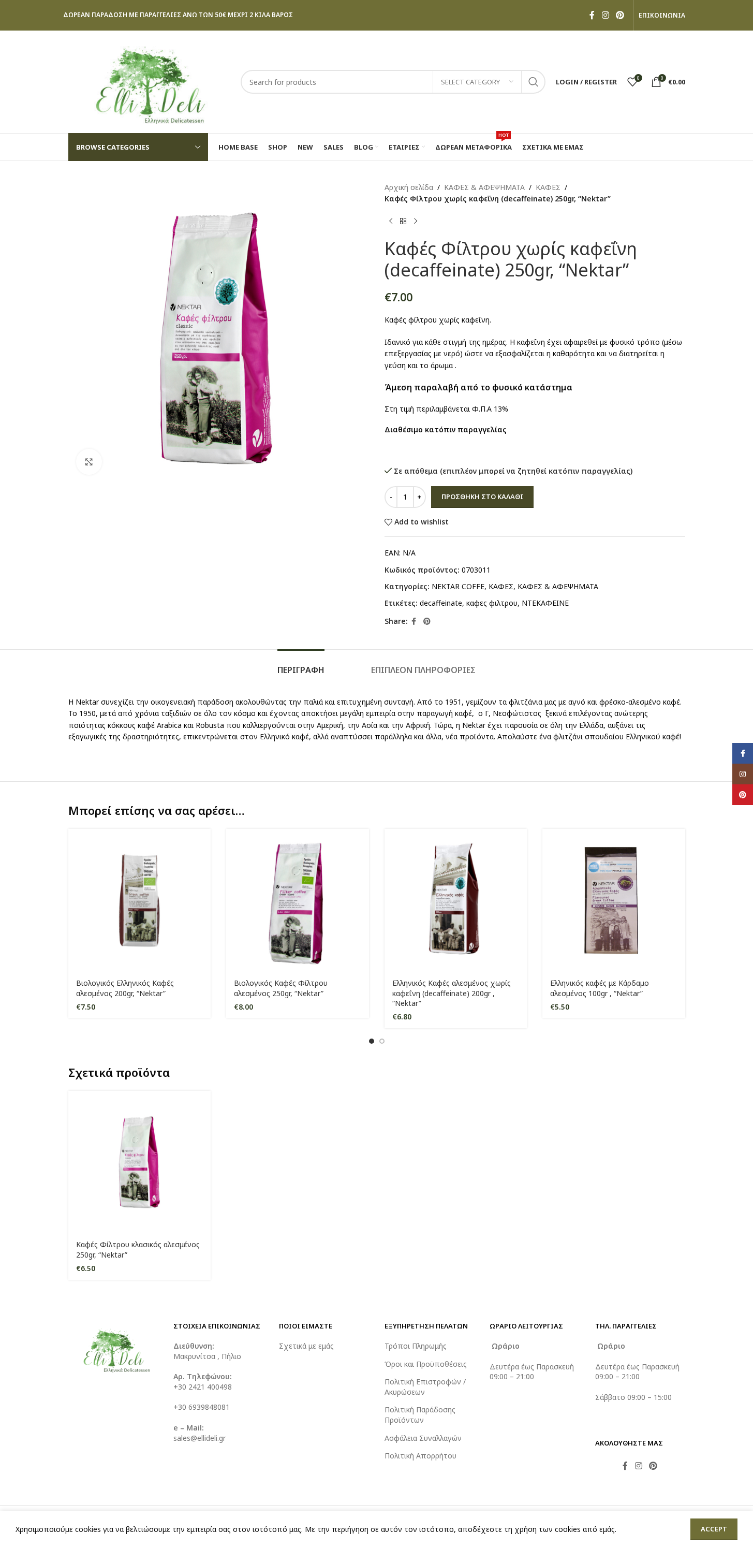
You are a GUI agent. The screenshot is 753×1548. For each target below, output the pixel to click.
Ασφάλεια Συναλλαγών (423, 1438)
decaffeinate (441, 603)
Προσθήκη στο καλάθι (482, 496)
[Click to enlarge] (89, 462)
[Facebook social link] (592, 15)
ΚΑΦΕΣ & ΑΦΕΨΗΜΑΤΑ (484, 187)
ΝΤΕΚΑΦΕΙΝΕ (545, 603)
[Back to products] (403, 221)
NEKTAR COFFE (458, 586)
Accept (714, 1529)
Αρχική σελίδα (409, 187)
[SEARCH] (533, 82)
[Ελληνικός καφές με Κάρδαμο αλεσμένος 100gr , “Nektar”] (613, 900)
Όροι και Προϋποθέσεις (426, 1364)
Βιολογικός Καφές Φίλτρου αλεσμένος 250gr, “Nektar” (281, 988)
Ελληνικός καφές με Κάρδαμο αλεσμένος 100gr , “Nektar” (599, 988)
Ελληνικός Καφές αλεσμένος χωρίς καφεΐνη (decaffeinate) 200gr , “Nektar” (451, 993)
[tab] (300, 665)
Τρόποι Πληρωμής (416, 1346)
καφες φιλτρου (492, 603)
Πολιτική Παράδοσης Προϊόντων (420, 1415)
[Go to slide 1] (371, 1041)
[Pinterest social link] (619, 15)
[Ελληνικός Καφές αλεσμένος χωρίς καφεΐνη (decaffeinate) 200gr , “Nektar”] (456, 900)
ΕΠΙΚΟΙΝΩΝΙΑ (662, 15)
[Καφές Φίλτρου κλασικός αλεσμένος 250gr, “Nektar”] (139, 1162)
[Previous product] (391, 221)
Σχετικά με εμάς (306, 1346)
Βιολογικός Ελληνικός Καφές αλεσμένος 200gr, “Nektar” (125, 988)
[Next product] (415, 221)
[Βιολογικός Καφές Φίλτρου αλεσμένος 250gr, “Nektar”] (297, 900)
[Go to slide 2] (382, 1041)
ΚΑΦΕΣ (548, 187)
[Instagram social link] (605, 15)
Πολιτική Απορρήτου (420, 1456)
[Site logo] (149, 81)
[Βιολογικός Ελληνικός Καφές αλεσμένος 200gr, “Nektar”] (139, 900)
